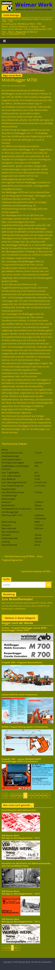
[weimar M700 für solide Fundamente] (27, 697)
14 (41, 795)
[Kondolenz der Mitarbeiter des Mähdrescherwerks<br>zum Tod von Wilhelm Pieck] (21, 868)
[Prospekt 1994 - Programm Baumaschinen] (27, 664)
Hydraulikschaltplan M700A (37, 571)
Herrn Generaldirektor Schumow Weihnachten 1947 (27, 29)
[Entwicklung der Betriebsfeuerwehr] (21, 812)
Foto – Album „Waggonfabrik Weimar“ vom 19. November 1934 (20, 32)
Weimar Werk (34, 4)
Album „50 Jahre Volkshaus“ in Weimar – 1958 (23, 26)
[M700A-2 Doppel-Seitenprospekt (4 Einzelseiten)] (27, 729)
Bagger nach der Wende (12, 75)
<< (3, 795)
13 (37, 795)
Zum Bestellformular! (17, 599)
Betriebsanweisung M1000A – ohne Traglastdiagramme (22, 558)
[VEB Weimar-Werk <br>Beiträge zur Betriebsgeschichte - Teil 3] (21, 840)
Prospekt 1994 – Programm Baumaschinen (22, 662)
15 (45, 795)
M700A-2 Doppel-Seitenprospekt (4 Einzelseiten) (25, 727)
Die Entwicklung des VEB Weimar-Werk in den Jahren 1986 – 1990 (27, 20)
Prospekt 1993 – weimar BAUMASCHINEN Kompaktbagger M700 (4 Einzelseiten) (21, 760)
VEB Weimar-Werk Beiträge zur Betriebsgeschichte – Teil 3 (21, 836)
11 (29, 795)
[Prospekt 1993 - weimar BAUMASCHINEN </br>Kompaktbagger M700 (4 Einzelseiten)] (27, 764)
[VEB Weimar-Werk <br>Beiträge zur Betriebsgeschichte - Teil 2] (21, 896)
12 (33, 795)
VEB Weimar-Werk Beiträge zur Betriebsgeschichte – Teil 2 (21, 892)
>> (48, 795)
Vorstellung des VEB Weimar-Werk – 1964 (21, 23)
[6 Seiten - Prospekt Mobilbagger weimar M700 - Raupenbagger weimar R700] (27, 632)
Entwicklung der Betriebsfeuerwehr (19, 810)
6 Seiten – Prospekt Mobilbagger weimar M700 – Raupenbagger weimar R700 (25, 629)
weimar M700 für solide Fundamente (19, 694)
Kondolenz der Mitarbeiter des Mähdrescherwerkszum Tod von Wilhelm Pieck (26, 864)
